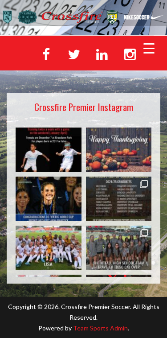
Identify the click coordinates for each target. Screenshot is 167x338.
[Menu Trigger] (149, 48)
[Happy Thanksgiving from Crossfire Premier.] (119, 150)
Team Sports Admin (100, 328)
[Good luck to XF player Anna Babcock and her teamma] (48, 248)
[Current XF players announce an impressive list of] (119, 199)
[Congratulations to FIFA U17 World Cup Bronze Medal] (48, 199)
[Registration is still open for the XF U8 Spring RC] (48, 150)
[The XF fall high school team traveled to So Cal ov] (119, 248)
